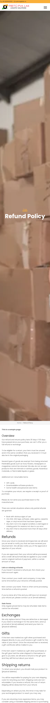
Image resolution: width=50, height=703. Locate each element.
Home (19, 423)
